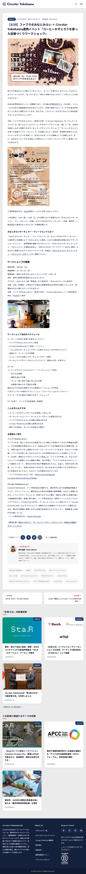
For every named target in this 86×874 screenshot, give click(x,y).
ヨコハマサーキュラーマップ (45, 835)
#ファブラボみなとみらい (42, 581)
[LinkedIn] (81, 830)
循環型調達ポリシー (42, 855)
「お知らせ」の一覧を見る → (12, 707)
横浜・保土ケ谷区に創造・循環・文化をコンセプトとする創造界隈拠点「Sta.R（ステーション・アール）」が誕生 (22, 649)
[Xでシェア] (23, 537)
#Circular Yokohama (15, 570)
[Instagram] (75, 830)
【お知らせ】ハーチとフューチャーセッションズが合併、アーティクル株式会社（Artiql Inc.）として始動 (64, 649)
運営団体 (38, 845)
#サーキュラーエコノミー (29, 576)
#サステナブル (62, 576)
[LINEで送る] (34, 537)
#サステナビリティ (47, 576)
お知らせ (11, 19)
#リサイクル (58, 581)
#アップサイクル (40, 570)
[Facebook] (63, 830)
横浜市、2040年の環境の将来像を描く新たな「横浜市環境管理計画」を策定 (21, 801)
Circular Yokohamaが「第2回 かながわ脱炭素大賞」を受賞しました (21, 694)
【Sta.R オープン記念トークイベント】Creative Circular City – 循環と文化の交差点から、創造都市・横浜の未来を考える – (22, 755)
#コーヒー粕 (13, 576)
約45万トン (58, 104)
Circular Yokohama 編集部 (44, 840)
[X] (69, 830)
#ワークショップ (71, 581)
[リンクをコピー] (40, 537)
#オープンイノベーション (57, 570)
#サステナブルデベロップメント (19, 581)
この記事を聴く (53, 537)
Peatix (26, 211)
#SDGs (28, 570)
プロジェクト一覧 (41, 830)
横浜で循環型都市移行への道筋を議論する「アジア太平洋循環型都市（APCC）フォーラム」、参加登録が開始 (64, 754)
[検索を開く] (76, 4)
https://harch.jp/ (34, 516)
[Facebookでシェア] (28, 537)
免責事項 (38, 850)
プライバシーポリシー (42, 860)
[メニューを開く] (81, 4)
